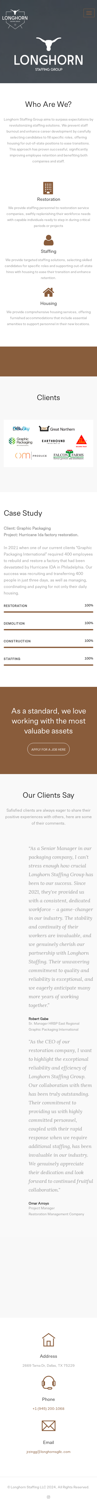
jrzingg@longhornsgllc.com (48, 1451)
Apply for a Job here (48, 749)
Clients (48, 449)
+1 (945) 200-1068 (48, 1408)
